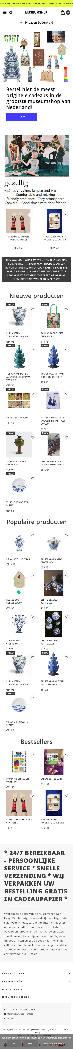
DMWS (52, 1030)
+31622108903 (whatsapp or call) (21, 1009)
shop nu (22, 117)
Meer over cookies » (53, 1043)
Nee (30, 1043)
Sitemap (37, 1033)
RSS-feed (67, 1030)
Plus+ (59, 1030)
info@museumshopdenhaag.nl (20, 1014)
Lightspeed (34, 1030)
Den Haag (9, 1018)
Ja (14, 1043)
